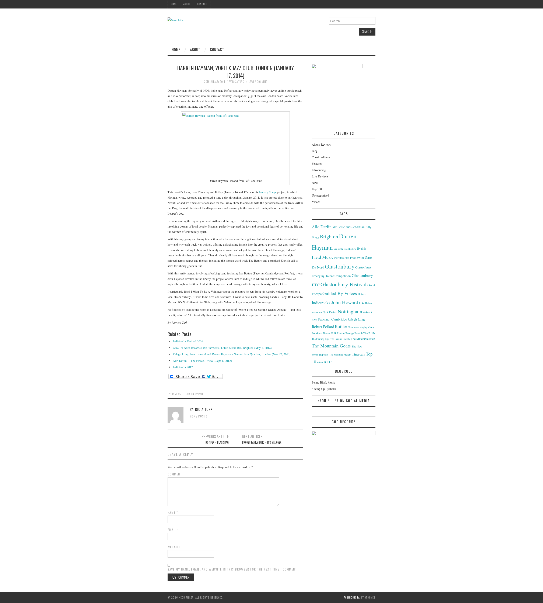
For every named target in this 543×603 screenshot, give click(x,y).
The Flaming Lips (320, 338)
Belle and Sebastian (351, 227)
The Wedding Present (340, 354)
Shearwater (353, 327)
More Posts (199, 416)
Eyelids (361, 248)
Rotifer (341, 326)
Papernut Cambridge (332, 319)
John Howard (344, 302)
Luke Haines (365, 303)
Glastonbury (339, 266)
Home (174, 4)
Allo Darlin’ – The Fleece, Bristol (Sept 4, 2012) (202, 361)
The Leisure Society (340, 338)
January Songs (267, 192)
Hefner (362, 294)
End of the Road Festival (345, 248)
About (186, 4)
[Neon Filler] (176, 20)
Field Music (322, 257)
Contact (202, 4)
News (315, 183)
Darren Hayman (194, 394)
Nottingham (350, 311)
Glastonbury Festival (343, 284)
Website (174, 547)
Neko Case (317, 312)
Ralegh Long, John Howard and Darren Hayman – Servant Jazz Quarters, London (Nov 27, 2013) (232, 354)
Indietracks (321, 302)
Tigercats (358, 354)
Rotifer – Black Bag (217, 442)
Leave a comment (258, 82)
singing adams (367, 327)
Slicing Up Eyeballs (324, 389)
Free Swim (357, 257)
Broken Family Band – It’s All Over (261, 442)
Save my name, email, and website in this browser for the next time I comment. (233, 569)
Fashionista (352, 597)
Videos (316, 202)
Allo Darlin (322, 226)
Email (173, 529)
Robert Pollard (323, 326)
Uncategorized (320, 195)
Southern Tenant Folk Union (328, 333)
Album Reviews (321, 144)
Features (317, 164)
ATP (334, 227)
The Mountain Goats (331, 346)
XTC (328, 361)
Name (173, 512)
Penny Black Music (323, 382)
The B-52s (369, 333)
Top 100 (317, 189)
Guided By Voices (339, 293)
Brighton (329, 236)
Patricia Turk (236, 82)
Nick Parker (330, 312)
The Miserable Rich (363, 339)
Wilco (320, 362)
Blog (315, 151)
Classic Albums (321, 157)
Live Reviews (174, 394)
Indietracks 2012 (183, 367)
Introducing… (320, 170)
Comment (175, 474)
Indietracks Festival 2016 (188, 341)
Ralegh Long (356, 319)
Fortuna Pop (341, 258)
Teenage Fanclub (354, 333)
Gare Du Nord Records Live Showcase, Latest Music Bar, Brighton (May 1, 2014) (222, 348)
